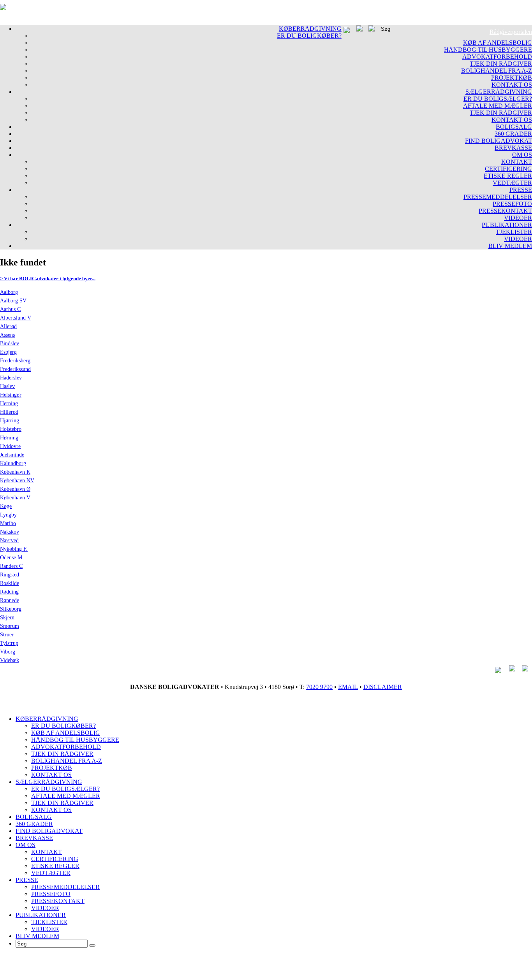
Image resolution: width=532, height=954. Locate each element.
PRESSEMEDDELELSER (497, 196)
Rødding (9, 592)
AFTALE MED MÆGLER (497, 105)
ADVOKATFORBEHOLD (497, 56)
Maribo (8, 523)
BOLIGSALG (514, 126)
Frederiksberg (15, 361)
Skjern (7, 617)
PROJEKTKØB (511, 77)
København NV (17, 480)
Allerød (8, 326)
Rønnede (9, 600)
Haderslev (11, 378)
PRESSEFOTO (512, 203)
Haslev (7, 386)
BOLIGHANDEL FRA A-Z (496, 70)
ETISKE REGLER (508, 175)
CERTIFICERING (508, 168)
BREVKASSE (513, 147)
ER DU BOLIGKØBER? (309, 35)
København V (15, 498)
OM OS (522, 154)
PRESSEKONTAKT (505, 210)
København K (15, 472)
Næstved (9, 540)
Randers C (11, 566)
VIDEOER (518, 217)
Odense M (11, 557)
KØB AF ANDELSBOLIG (497, 42)
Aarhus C (10, 309)
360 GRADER (513, 133)
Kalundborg (13, 463)
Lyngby (8, 515)
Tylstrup (9, 643)
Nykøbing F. (14, 549)
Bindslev (9, 343)
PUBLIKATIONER (507, 224)
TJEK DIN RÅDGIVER (501, 63)
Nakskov (9, 532)
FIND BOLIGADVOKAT (498, 140)
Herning (9, 403)
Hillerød (9, 412)
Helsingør (10, 395)
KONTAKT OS (511, 84)
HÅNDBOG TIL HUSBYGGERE (488, 49)
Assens (7, 335)
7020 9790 (319, 686)
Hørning (9, 438)
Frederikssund (15, 369)
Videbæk (9, 660)
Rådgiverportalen (511, 31)
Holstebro (10, 429)
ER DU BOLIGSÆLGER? (497, 98)
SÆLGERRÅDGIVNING (498, 91)
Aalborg (9, 292)
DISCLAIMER (382, 686)
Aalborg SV (13, 301)
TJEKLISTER (514, 231)
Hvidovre (10, 446)
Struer (7, 635)
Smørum (9, 626)
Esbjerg (8, 352)
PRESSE (520, 189)
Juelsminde (12, 455)
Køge (6, 506)
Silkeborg (10, 609)
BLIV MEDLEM (510, 245)
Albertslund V (15, 318)
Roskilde (9, 583)
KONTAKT (516, 161)
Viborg (7, 652)
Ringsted (9, 575)
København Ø (15, 489)
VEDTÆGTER (512, 182)
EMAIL (348, 686)
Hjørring (9, 420)
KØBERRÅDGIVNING (310, 28)
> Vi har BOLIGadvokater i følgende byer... (47, 278)
